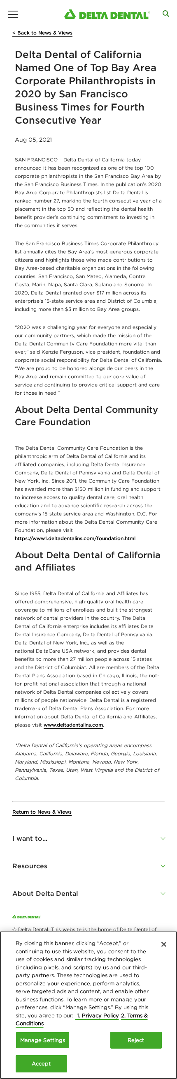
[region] (88, 1005)
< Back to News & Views (42, 33)
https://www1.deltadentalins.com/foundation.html (75, 538)
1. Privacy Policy (97, 1015)
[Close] (164, 944)
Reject (136, 1040)
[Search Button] (166, 13)
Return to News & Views (42, 812)
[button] (88, 838)
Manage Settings (42, 1040)
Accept (41, 1063)
